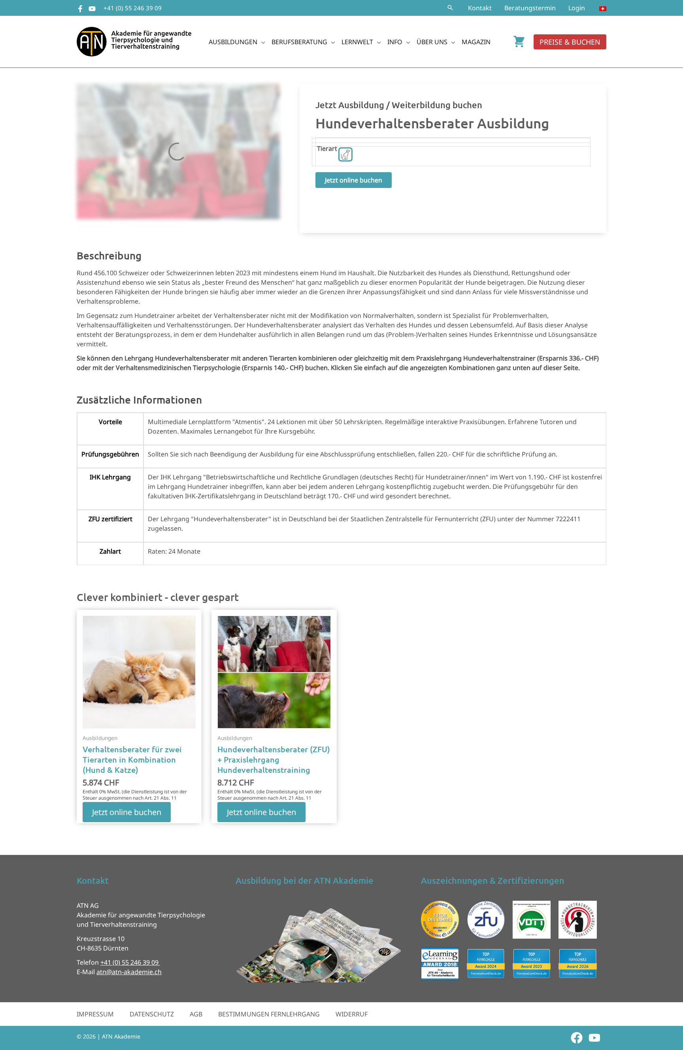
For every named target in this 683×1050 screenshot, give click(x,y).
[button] (450, 8)
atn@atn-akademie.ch (129, 971)
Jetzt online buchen (353, 180)
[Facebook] (80, 8)
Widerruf (352, 1014)
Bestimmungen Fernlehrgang (269, 1014)
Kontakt (480, 8)
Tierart (327, 149)
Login (576, 8)
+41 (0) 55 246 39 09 (133, 8)
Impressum (95, 1014)
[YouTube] (92, 8)
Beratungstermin (530, 8)
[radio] (345, 154)
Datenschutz (152, 1014)
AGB (196, 1014)
